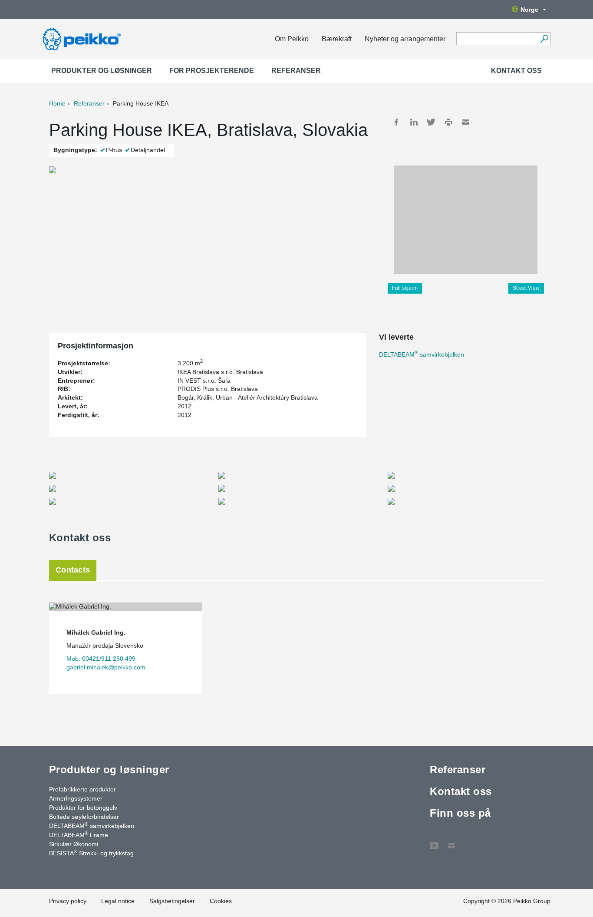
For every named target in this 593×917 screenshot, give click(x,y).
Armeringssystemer (75, 798)
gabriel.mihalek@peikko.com (105, 667)
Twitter (431, 122)
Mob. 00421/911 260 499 (100, 658)
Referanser (296, 70)
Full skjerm (405, 288)
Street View (526, 288)
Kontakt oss (516, 70)
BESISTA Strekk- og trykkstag (91, 853)
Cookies (221, 900)
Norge (529, 9)
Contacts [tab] (73, 570)
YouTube (434, 841)
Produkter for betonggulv (83, 807)
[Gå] (544, 39)
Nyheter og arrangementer (405, 39)
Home (57, 103)
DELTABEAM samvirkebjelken (421, 354)
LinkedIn (413, 122)
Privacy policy (67, 900)
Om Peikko (292, 39)
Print (448, 122)
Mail (465, 122)
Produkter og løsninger (101, 70)
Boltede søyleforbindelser (84, 816)
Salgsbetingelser (172, 900)
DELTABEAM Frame (78, 834)
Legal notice (118, 900)
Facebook (396, 122)
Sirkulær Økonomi (73, 844)
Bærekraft (337, 39)
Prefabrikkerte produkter (82, 789)
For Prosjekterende (211, 70)
